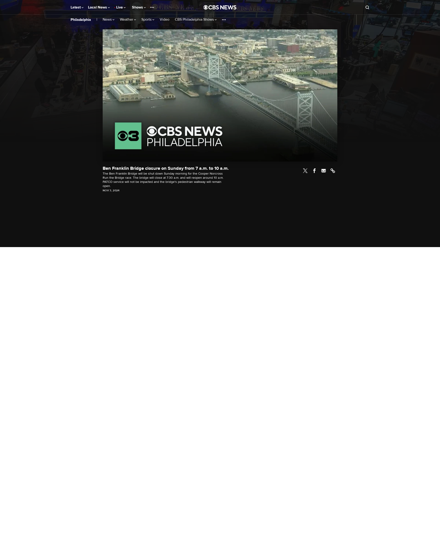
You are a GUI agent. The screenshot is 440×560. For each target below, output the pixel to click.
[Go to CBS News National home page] (220, 7)
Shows (138, 7)
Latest (76, 7)
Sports (146, 19)
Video (164, 19)
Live (120, 7)
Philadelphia (81, 19)
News (108, 19)
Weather (127, 19)
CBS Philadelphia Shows (195, 19)
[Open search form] (367, 7)
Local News (98, 7)
